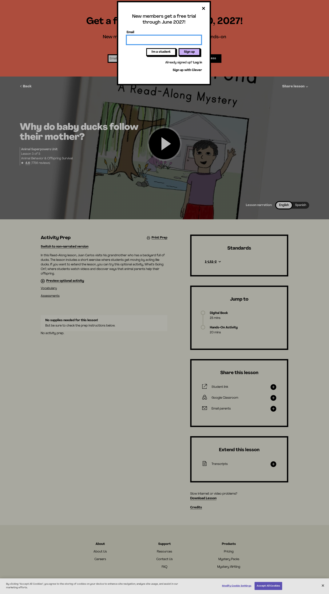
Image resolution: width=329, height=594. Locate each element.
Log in (197, 62)
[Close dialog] (203, 8)
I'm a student (161, 51)
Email (130, 32)
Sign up (189, 51)
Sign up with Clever (187, 70)
